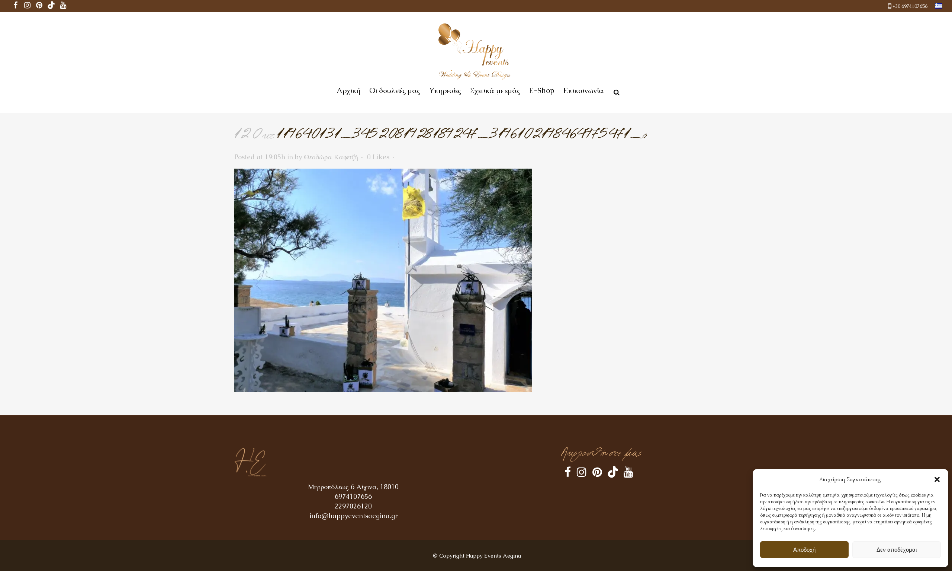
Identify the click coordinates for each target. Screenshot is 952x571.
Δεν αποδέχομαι (897, 549)
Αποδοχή (804, 549)
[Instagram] (27, 6)
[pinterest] (39, 6)
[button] (937, 479)
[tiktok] (51, 6)
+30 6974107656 (909, 6)
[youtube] (63, 6)
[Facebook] (16, 6)
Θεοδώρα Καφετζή (331, 157)
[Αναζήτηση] (615, 91)
